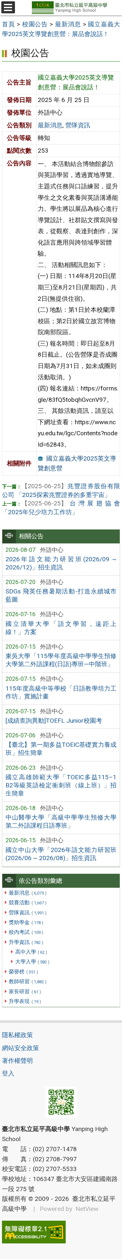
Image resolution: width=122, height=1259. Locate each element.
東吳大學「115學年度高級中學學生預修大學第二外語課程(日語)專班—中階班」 (61, 660)
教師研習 (27, 981)
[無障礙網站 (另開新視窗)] (61, 1232)
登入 (8, 1073)
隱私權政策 (17, 1035)
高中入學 (31, 952)
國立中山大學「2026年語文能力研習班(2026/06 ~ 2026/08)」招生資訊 (61, 854)
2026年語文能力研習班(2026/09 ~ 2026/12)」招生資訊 (61, 563)
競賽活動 (27, 902)
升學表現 (25, 1001)
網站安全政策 (20, 1048)
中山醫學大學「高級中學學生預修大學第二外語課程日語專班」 (61, 821)
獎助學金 (26, 922)
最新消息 (27, 893)
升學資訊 (26, 942)
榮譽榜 (23, 972)
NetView (86, 1209)
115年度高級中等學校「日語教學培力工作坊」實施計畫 (61, 692)
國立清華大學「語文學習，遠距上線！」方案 (61, 628)
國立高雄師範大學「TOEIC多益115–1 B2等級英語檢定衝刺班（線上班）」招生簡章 (61, 785)
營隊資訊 (27, 912)
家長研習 (25, 991)
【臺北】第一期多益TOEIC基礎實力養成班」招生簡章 (61, 749)
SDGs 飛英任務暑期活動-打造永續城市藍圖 (61, 595)
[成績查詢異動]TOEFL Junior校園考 (54, 720)
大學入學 (32, 962)
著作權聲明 (17, 1060)
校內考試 (26, 932)
